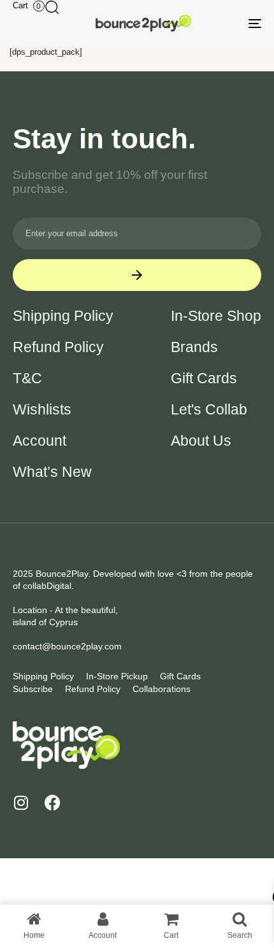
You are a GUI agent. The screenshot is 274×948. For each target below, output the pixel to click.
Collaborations (162, 689)
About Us (201, 441)
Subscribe (33, 689)
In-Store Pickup (117, 676)
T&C (27, 378)
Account (39, 441)
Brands (194, 347)
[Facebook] (53, 802)
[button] (52, 7)
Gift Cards (204, 378)
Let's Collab (209, 410)
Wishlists (42, 410)
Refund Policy (58, 347)
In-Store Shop (216, 316)
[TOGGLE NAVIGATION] (219, 23)
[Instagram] (21, 802)
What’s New (52, 472)
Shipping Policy (63, 316)
